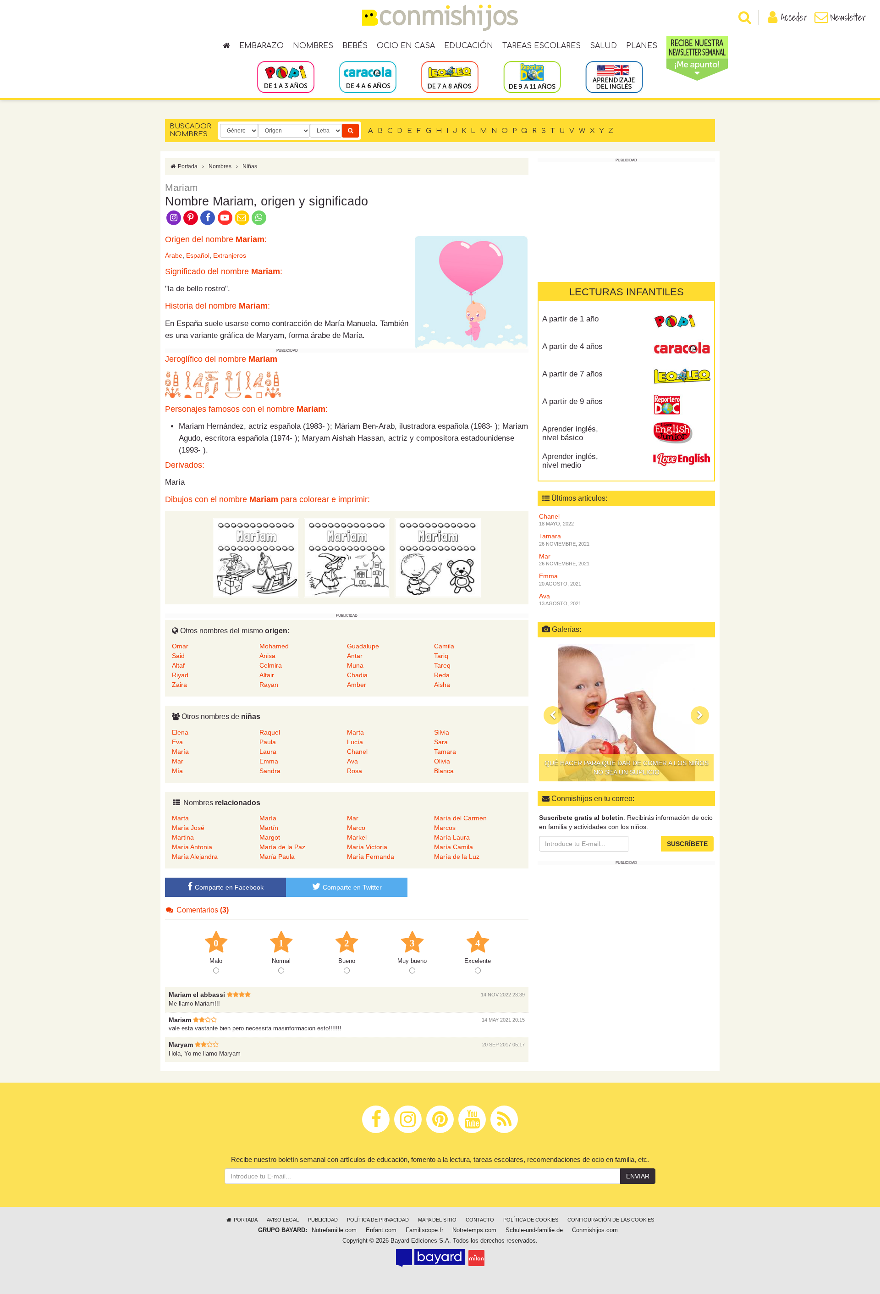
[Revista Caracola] (681, 350)
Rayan (268, 684)
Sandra (269, 770)
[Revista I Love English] (681, 460)
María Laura (452, 837)
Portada (187, 166)
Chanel (357, 751)
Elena (180, 732)
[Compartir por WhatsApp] (259, 217)
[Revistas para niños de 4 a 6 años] (368, 76)
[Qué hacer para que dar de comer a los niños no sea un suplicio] (626, 712)
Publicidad (323, 1219)
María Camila (453, 847)
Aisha (442, 684)
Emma (268, 761)
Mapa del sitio (437, 1219)
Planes (641, 46)
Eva (177, 742)
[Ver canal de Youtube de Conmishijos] (224, 217)
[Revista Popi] (681, 322)
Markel (357, 837)
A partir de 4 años (572, 346)
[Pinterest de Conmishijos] (190, 217)
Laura (267, 751)
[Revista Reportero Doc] (681, 405)
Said (178, 655)
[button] (553, 715)
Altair (266, 675)
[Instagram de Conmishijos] (173, 217)
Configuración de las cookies (610, 1219)
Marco (356, 827)
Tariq (441, 655)
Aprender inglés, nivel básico (570, 433)
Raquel (269, 732)
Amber (356, 684)
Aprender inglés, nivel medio (570, 461)
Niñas (249, 166)
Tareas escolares (541, 46)
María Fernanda (370, 856)
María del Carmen (460, 818)
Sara (441, 742)
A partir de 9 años (572, 401)
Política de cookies (530, 1219)
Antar (355, 655)
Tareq (442, 665)
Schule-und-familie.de (534, 1230)
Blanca (444, 770)
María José (188, 827)
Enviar (637, 1176)
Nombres (313, 46)
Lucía (355, 742)
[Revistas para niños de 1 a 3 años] (286, 76)
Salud (603, 46)
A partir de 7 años (572, 374)
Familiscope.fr (424, 1230)
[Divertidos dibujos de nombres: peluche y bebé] (438, 557)
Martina (183, 837)
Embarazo (261, 46)
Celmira (270, 665)
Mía (177, 770)
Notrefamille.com (334, 1230)
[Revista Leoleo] (681, 377)
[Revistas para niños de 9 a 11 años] (532, 76)
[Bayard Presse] (430, 1258)
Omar (180, 646)
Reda (442, 675)
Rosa (354, 770)
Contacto (480, 1219)
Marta (355, 732)
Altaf (178, 665)
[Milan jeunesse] (476, 1258)
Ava (352, 761)
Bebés (355, 46)
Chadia (357, 675)
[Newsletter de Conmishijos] (241, 217)
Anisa (267, 655)
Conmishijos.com (595, 1230)
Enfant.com (381, 1230)
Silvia (441, 732)
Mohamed (274, 646)
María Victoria (367, 847)
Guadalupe (363, 646)
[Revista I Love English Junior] (681, 432)
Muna (355, 665)
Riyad (180, 675)
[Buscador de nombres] (350, 131)
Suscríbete (687, 843)
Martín (268, 827)
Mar (177, 761)
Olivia (442, 761)
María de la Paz (282, 847)
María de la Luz (456, 856)
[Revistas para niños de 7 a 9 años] (450, 76)
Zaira (179, 684)
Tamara (445, 751)
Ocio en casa (406, 46)
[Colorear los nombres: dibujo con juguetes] (256, 557)
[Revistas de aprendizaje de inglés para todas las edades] (614, 76)
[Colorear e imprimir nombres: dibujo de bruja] (347, 557)
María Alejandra (195, 856)
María (180, 751)
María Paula (277, 856)
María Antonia (192, 847)
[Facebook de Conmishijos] (207, 217)
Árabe (173, 255)
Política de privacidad (378, 1219)
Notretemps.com (474, 1230)
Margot (269, 837)
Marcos (445, 827)
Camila (444, 646)
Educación (468, 46)
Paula (267, 742)
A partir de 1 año (570, 319)
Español (197, 255)
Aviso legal (283, 1219)
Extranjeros (229, 255)
